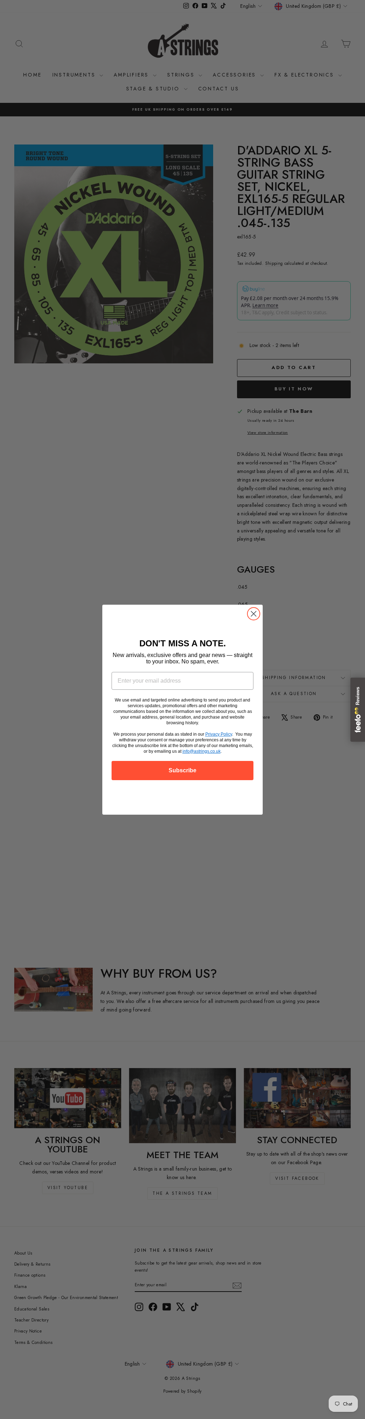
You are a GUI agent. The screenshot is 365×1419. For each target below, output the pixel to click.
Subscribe (182, 770)
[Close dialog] (253, 614)
